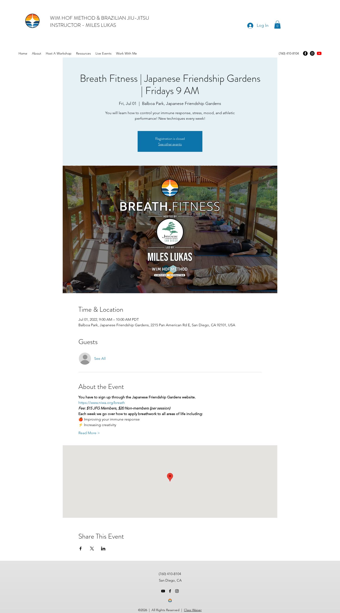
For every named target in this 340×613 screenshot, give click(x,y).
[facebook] (170, 591)
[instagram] (177, 591)
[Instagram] (312, 53)
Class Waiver (193, 610)
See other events (170, 144)
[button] (277, 25)
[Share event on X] (92, 548)
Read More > (89, 433)
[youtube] (319, 53)
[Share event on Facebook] (80, 548)
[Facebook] (305, 53)
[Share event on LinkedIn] (103, 548)
